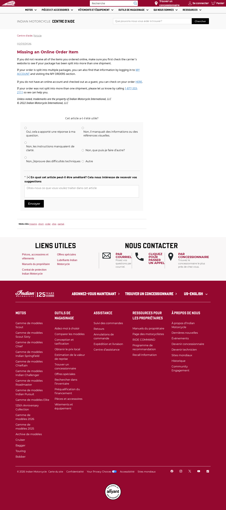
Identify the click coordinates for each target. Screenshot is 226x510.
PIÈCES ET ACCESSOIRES (55, 9)
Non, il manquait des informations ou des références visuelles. (110, 133)
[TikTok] (207, 471)
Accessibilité (127, 471)
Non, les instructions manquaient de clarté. (50, 148)
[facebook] (172, 471)
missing (33, 224)
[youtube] (198, 471)
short (41, 224)
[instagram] (181, 471)
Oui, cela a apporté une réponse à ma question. (50, 133)
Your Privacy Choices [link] (99, 471)
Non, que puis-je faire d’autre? (105, 150)
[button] (117, 260)
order (48, 224)
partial (61, 224)
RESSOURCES (190, 9)
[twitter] (189, 471)
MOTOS (29, 9)
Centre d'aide (24, 35)
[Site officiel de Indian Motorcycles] (8, 3)
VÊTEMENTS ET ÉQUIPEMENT (94, 9)
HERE (139, 82)
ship (54, 224)
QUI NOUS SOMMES (164, 9)
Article (38, 35)
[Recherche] (134, 3)
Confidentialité (75, 471)
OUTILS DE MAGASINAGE (131, 9)
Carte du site (55, 471)
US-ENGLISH (194, 294)
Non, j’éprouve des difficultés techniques (53, 161)
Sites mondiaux (147, 471)
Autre (89, 161)
